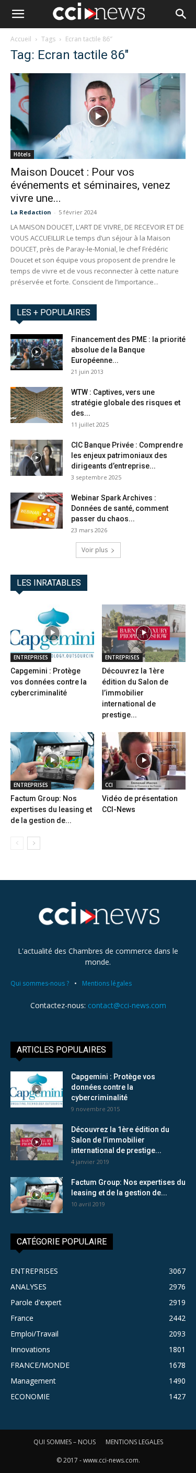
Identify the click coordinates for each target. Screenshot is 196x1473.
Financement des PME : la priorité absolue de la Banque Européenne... (128, 349)
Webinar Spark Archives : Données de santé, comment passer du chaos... (119, 508)
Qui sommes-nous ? (39, 983)
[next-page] (33, 843)
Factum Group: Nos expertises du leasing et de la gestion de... (51, 809)
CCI (109, 785)
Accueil (20, 39)
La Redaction (30, 212)
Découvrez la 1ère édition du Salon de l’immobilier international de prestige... (135, 693)
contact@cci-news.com (127, 1005)
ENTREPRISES (31, 657)
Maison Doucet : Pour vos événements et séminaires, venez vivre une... (90, 185)
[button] (17, 14)
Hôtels (22, 154)
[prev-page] (17, 843)
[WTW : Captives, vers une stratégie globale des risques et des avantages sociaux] (36, 405)
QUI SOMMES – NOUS (64, 1441)
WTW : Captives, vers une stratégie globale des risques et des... (125, 402)
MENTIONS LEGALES (134, 1441)
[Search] (181, 14)
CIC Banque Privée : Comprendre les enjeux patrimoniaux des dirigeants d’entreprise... (127, 455)
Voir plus (95, 549)
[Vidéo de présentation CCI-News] (144, 761)
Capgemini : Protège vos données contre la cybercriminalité (48, 682)
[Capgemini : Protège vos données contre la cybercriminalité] (52, 633)
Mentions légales (107, 983)
